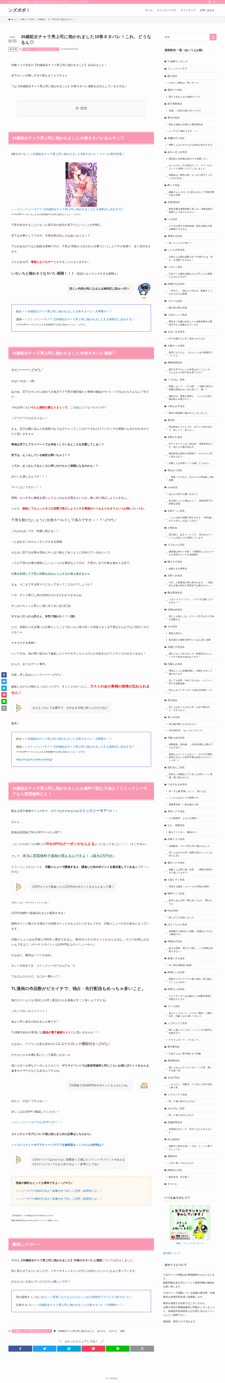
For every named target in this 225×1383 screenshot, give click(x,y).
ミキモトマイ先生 (177, 1094)
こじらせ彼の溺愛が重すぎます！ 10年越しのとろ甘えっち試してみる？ (191, 519)
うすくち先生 (175, 301)
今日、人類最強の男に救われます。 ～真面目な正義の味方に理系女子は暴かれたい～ (191, 584)
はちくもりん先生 (177, 924)
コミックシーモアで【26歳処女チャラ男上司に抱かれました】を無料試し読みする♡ (80, 319)
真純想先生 (174, 1060)
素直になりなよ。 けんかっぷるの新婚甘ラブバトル (191, 354)
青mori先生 (174, 117)
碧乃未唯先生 (175, 103)
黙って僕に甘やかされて (181, 1115)
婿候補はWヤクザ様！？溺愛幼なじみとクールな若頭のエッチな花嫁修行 (191, 553)
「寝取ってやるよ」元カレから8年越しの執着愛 (191, 478)
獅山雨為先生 (175, 592)
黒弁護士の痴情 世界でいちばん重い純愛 (190, 640)
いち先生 (172, 219)
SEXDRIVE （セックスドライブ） (186, 730)
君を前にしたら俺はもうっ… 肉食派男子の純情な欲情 (191, 502)
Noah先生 (173, 910)
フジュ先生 (174, 1006)
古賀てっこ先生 (176, 510)
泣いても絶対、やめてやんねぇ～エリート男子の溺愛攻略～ (190, 682)
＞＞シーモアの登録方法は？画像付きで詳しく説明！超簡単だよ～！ (59, 1190)
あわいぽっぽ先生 (177, 152)
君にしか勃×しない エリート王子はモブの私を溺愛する (191, 618)
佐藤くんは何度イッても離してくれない (189, 463)
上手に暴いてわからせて (181, 1163)
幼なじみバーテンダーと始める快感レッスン (190, 691)
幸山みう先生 (175, 470)
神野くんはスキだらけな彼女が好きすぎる (190, 145)
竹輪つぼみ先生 (176, 737)
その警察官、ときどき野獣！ (183, 818)
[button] (20, 1349)
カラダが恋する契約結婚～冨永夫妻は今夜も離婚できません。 (190, 227)
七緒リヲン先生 (176, 879)
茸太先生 (172, 700)
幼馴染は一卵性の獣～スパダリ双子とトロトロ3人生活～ (190, 176)
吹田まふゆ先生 (176, 989)
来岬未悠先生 (175, 362)
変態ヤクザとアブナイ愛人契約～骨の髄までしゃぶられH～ (190, 980)
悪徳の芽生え (175, 633)
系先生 (171, 420)
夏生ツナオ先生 (176, 862)
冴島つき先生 (175, 575)
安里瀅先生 (174, 202)
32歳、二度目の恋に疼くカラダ (185, 110)
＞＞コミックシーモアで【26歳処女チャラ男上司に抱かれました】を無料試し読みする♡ (67, 209)
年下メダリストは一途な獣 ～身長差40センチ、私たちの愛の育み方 (191, 445)
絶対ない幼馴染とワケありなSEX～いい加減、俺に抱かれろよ (190, 776)
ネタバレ (113, 1331)
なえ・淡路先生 (176, 825)
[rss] (209, 2)
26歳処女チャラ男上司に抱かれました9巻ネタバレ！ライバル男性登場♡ (78, 153)
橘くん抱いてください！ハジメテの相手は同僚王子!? (190, 1031)
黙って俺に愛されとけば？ (182, 1101)
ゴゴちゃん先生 (176, 544)
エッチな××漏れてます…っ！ (184, 131)
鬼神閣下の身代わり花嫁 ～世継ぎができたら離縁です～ (191, 933)
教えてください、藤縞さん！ (183, 832)
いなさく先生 (175, 266)
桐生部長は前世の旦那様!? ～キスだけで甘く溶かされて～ (191, 455)
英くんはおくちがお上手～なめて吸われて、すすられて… (189, 709)
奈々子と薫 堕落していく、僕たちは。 (188, 791)
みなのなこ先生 (176, 1108)
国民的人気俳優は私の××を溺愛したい (188, 159)
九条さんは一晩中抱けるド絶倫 (185, 1053)
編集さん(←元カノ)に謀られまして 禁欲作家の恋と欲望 (191, 194)
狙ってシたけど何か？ (180, 243)
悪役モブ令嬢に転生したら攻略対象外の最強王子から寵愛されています (190, 323)
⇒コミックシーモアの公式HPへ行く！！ (37, 1122)
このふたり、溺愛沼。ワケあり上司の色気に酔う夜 (190, 1086)
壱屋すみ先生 (175, 236)
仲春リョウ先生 (176, 839)
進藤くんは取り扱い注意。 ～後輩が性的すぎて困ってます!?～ (191, 871)
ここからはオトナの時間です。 (185, 798)
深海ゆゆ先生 (175, 609)
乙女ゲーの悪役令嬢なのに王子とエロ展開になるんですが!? (190, 275)
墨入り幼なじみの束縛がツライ (185, 97)
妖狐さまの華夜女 (178, 568)
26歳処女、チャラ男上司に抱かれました (40, 49)
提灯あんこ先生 (176, 767)
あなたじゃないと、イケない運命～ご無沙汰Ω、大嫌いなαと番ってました (190, 1015)
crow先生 (173, 487)
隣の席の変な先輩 (178, 308)
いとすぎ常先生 (176, 249)
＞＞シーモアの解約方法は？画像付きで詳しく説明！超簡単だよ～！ (59, 1198)
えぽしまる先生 (176, 331)
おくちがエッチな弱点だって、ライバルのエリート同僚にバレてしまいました (190, 167)
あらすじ (101, 1331)
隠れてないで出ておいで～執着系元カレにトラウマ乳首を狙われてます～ (190, 655)
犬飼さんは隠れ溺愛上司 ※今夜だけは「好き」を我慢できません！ (191, 258)
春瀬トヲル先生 (176, 958)
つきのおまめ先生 (177, 784)
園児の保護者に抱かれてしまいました (188, 413)
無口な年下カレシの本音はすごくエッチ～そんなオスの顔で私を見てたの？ (190, 371)
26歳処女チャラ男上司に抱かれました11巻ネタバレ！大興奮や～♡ (69, 311)
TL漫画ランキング (178, 61)
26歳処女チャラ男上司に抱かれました (76, 1331)
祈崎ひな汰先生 (176, 283)
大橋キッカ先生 (176, 345)
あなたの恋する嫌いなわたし (183, 494)
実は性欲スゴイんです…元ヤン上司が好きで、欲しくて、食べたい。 (190, 428)
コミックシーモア (177, 68)
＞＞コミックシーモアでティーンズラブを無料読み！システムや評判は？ (57, 1144)
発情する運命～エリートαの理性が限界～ (190, 886)
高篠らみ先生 (175, 664)
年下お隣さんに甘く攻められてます (187, 338)
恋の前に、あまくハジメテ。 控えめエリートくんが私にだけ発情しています (191, 536)
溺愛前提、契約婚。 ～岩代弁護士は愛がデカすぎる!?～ (191, 746)
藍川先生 (172, 76)
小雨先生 (172, 527)
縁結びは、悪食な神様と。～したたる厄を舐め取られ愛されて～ (190, 398)
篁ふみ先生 (174, 717)
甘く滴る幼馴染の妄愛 (180, 965)
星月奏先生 (174, 1046)
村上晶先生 (174, 1139)
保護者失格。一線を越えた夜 (183, 804)
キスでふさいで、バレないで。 (185, 1040)
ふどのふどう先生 (177, 1023)
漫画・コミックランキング (190, 1243)
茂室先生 (172, 1156)
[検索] (214, 2)
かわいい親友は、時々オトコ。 (185, 83)
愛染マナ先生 (175, 89)
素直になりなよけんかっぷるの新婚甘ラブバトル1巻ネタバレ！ (93, 1296)
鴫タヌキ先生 (175, 561)
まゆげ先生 (174, 1077)
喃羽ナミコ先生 (176, 893)
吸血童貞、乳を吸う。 (180, 1177)
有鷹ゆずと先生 (176, 138)
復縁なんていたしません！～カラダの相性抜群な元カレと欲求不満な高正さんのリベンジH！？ (190, 757)
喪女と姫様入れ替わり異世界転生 (186, 124)
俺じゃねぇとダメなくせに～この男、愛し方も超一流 (190, 1069)
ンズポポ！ (19, 10)
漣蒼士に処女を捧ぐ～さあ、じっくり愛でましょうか (190, 1148)
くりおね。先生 (176, 379)
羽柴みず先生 (175, 941)
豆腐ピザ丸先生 (176, 647)
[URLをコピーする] (142, 1349)
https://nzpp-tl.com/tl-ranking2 (34, 759)
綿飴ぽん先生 (175, 1170)
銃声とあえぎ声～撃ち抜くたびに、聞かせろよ (190, 902)
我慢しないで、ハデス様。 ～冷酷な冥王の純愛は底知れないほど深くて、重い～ (191, 388)
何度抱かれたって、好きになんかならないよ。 (190, 1130)
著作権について (171, 1253)
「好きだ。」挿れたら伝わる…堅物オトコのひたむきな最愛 (190, 292)
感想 (122, 1331)
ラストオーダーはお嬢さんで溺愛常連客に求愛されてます (190, 997)
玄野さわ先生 (175, 437)
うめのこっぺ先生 (177, 314)
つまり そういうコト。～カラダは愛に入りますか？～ (191, 601)
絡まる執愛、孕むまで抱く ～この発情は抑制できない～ (191, 950)
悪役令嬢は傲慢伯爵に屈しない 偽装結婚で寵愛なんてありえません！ (191, 210)
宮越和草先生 (175, 1122)
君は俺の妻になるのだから (182, 724)
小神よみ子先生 (176, 406)
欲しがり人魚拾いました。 (182, 917)
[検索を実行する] (213, 37)
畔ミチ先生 (174, 185)
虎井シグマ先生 (176, 811)
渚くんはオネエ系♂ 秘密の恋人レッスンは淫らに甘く (190, 854)
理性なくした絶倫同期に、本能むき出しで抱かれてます (190, 672)
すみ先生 (172, 626)
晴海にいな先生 (176, 972)
